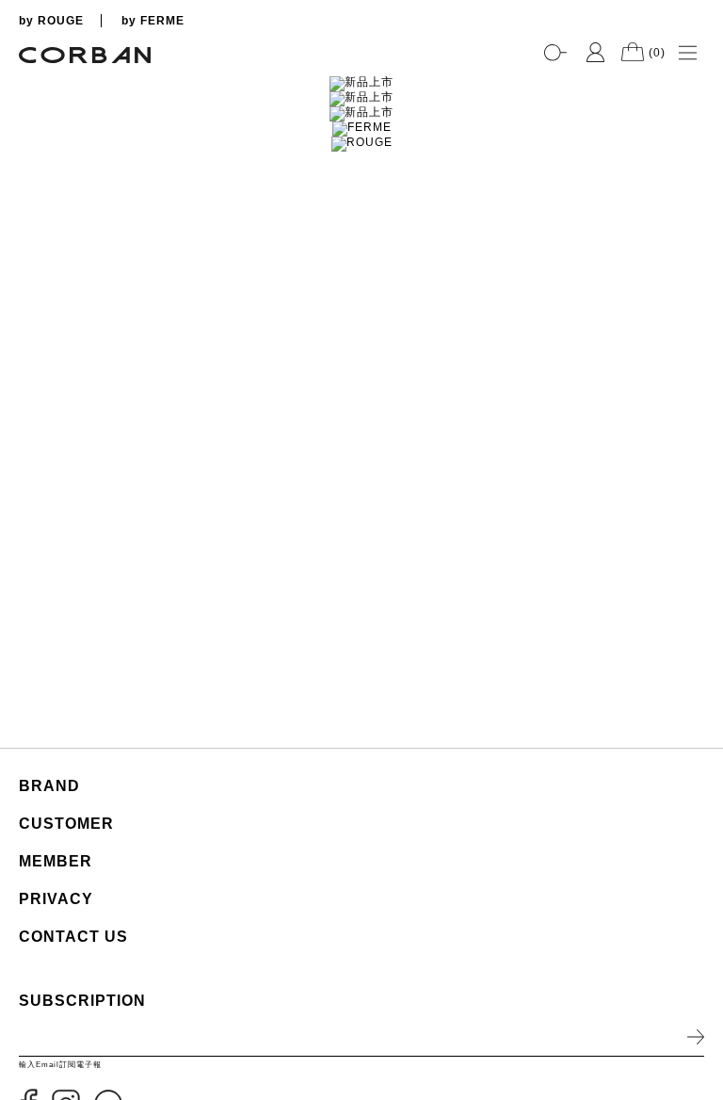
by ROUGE (51, 20)
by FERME (153, 20)
